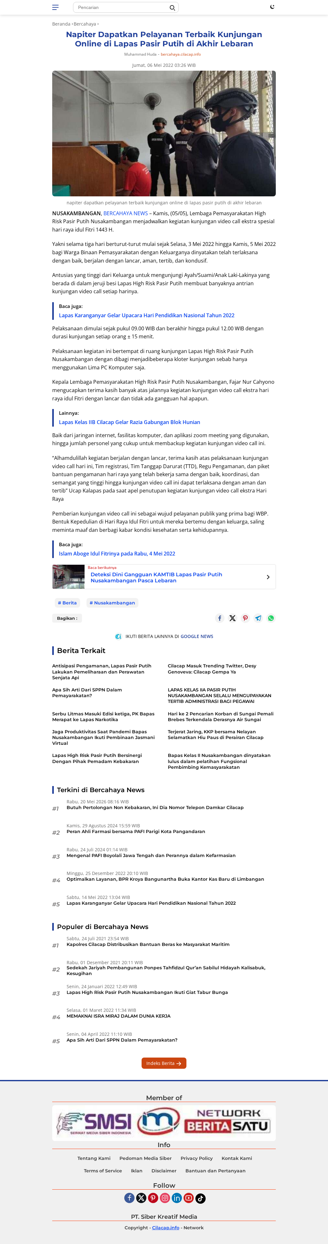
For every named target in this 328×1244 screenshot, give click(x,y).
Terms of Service (103, 1171)
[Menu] (56, 7)
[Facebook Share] (220, 618)
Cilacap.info (165, 1228)
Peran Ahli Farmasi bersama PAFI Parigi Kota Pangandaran (136, 831)
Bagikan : (67, 618)
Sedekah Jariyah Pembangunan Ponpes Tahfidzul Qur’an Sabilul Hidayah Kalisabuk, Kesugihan (166, 970)
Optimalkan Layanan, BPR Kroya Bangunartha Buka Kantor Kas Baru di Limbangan (165, 879)
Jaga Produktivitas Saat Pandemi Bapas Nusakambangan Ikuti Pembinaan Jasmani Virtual (103, 737)
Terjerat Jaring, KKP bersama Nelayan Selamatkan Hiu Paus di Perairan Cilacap (216, 734)
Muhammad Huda (140, 54)
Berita (69, 603)
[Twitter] (232, 618)
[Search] (172, 8)
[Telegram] (258, 618)
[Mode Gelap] (272, 7)
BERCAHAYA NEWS (125, 213)
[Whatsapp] (271, 618)
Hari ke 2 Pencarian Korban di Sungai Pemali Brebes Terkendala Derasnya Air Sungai (221, 716)
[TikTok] (200, 1198)
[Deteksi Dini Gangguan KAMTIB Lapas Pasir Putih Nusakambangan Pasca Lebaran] (69, 576)
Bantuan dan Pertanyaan (215, 1171)
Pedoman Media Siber (145, 1158)
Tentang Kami (94, 1158)
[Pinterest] (153, 1198)
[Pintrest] (245, 618)
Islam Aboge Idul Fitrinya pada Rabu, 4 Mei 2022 (117, 553)
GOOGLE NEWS (197, 636)
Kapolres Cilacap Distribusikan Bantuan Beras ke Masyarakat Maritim (148, 944)
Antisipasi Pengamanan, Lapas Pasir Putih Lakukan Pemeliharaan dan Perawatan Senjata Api (102, 671)
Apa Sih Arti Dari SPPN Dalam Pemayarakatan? (87, 692)
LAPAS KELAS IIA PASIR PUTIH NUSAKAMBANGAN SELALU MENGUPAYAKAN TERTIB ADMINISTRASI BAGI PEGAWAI (219, 695)
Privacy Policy (197, 1158)
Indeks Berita (161, 1063)
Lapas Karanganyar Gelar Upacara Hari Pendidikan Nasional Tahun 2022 (146, 315)
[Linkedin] (177, 1198)
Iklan (137, 1171)
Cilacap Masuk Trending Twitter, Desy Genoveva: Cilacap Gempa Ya (212, 668)
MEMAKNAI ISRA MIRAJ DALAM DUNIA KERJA (118, 1016)
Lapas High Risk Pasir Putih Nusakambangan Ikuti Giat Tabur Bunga (147, 992)
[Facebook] (129, 1198)
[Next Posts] (268, 577)
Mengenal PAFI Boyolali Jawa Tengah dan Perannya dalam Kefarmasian (151, 855)
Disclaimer (164, 1171)
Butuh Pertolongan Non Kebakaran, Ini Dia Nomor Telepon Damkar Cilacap (155, 807)
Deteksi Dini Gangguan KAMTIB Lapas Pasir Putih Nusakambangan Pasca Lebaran (156, 577)
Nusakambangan (114, 603)
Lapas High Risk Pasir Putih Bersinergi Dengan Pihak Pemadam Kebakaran (97, 758)
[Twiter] (141, 1198)
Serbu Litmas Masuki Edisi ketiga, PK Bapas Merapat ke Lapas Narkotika (103, 716)
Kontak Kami (237, 1158)
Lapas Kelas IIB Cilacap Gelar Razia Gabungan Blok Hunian (129, 422)
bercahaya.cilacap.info (181, 54)
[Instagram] (165, 1198)
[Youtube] (189, 1198)
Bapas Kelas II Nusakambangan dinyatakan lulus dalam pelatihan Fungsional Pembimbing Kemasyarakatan (219, 761)
